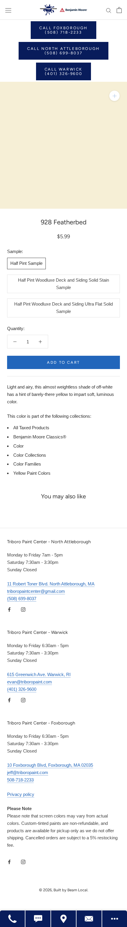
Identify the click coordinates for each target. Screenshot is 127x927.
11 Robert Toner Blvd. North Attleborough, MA (51, 583)
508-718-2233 (20, 779)
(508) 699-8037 (21, 598)
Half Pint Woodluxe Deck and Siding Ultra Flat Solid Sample (63, 307)
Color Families (27, 463)
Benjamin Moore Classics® (39, 436)
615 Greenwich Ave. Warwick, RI (39, 674)
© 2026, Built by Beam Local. (63, 890)
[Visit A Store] (63, 918)
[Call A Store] (12, 918)
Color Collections (29, 455)
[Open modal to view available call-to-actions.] (114, 918)
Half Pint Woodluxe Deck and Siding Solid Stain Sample (63, 284)
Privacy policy (20, 794)
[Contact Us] (89, 918)
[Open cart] (119, 10)
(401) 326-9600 (21, 689)
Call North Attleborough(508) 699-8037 (63, 50)
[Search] (108, 10)
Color (18, 445)
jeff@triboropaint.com (27, 772)
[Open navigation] (8, 10)
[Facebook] (9, 609)
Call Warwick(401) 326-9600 (63, 71)
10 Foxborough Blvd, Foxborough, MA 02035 (50, 765)
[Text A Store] (38, 918)
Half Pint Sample (26, 263)
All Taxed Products (31, 427)
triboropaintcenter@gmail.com (36, 591)
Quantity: (16, 328)
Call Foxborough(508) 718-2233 (63, 30)
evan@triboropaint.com (29, 681)
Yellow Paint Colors (32, 473)
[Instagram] (23, 609)
